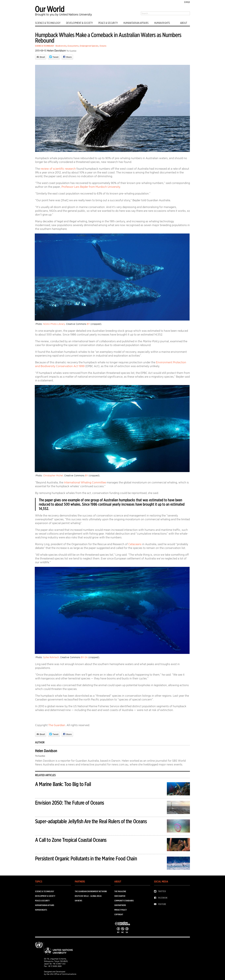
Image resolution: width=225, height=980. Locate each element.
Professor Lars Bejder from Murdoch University (90, 186)
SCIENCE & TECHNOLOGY (47, 23)
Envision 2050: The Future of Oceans (69, 802)
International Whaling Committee (85, 482)
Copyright (118, 914)
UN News (78, 900)
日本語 (187, 2)
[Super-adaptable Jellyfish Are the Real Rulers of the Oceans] (178, 826)
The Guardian (71, 51)
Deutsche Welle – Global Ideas (88, 896)
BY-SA (84, 657)
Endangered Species (89, 46)
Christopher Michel (53, 475)
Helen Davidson (56, 50)
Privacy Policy (120, 910)
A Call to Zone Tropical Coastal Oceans (71, 840)
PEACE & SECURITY (108, 23)
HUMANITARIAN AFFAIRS (136, 23)
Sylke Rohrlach (51, 657)
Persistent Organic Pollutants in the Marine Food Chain (86, 858)
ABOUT (183, 23)
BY (74, 150)
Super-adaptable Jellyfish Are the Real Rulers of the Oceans (91, 821)
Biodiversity (61, 46)
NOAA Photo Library (54, 324)
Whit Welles (48, 150)
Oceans (102, 46)
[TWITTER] (156, 891)
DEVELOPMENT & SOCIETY (79, 23)
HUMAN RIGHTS (162, 23)
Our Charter (119, 896)
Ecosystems (73, 46)
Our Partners (120, 905)
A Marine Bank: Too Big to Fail (63, 784)
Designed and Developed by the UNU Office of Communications (60, 972)
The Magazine (120, 891)
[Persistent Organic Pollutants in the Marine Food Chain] (178, 864)
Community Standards (124, 900)
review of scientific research (58, 168)
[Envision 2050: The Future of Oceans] (178, 808)
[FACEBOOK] (156, 897)
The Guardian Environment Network (91, 891)
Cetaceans (134, 544)
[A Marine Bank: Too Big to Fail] (178, 789)
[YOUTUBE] (156, 904)
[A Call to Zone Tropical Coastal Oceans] (178, 845)
